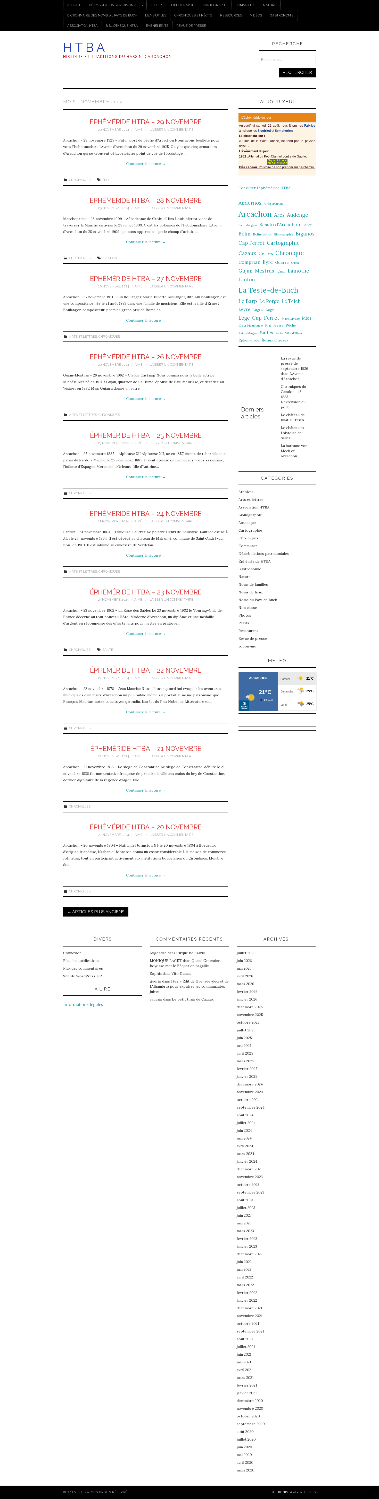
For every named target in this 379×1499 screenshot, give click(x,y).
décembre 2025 (250, 1007)
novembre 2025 (250, 1014)
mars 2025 (245, 1061)
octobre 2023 (248, 1184)
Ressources (231, 15)
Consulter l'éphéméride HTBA (264, 188)
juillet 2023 (246, 1207)
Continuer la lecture (146, 163)
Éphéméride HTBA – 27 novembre (146, 279)
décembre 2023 (249, 1169)
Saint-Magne (248, 333)
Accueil (74, 5)
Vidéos (256, 15)
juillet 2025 (246, 1030)
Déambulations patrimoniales (116, 5)
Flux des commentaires (83, 968)
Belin (244, 233)
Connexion (72, 953)
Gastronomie (282, 15)
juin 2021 (244, 1354)
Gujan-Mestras (256, 271)
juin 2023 (244, 1215)
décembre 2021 (249, 1308)
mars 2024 (245, 1153)
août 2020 (245, 1431)
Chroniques (79, 180)
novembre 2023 (250, 1176)
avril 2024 (245, 1146)
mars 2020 (245, 1470)
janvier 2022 (247, 1300)
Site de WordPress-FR (82, 976)
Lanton (246, 280)
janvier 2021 (247, 1393)
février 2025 (247, 1068)
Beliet (307, 225)
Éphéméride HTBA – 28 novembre (146, 200)
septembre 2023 (250, 1192)
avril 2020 (245, 1462)
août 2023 (245, 1200)
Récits (243, 623)
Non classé (247, 607)
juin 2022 (244, 1261)
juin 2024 (244, 1130)
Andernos (249, 202)
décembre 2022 (249, 1254)
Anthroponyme (273, 203)
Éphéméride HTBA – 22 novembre (145, 670)
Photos (157, 5)
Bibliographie (183, 5)
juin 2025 (244, 1038)
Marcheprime (291, 318)
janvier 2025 (247, 1076)
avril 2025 (245, 1053)
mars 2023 (245, 1231)
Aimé (139, 130)
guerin (155, 981)
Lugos (257, 309)
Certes (265, 253)
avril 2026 (245, 976)
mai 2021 (244, 1362)
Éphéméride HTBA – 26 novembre (146, 357)
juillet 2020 (246, 1439)
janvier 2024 (247, 1161)
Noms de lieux (250, 592)
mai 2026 (244, 968)
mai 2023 (244, 1223)
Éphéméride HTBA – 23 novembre (146, 592)
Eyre (268, 262)
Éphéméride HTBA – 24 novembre (146, 514)
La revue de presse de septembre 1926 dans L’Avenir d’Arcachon (294, 368)
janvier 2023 (247, 1246)
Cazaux (247, 253)
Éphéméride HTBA (254, 561)
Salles (266, 333)
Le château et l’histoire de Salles (292, 432)
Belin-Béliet (262, 234)
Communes (245, 5)
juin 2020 (244, 1447)
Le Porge (269, 301)
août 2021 (245, 1339)
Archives (245, 491)
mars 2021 (245, 1377)
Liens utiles (155, 15)
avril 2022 (245, 1277)
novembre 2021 (249, 1315)
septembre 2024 (251, 1107)
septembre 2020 (251, 1424)
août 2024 (245, 1115)
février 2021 (247, 1385)
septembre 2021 (250, 1331)
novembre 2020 (250, 1408)
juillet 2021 (246, 1346)
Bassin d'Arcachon (279, 224)
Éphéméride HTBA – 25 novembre (146, 435)
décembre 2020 (250, 1400)
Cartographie (215, 5)
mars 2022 (245, 1285)
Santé (107, 650)
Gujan (295, 263)
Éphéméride (248, 340)
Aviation (109, 258)
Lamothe (298, 271)
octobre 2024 (248, 1099)
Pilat (268, 325)
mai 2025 (244, 1045)
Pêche (107, 180)
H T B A (84, 47)
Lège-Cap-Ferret (258, 318)
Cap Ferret (251, 243)
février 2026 (247, 991)
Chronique (289, 253)
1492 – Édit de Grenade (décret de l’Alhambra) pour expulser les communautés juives (189, 986)
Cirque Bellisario (190, 953)
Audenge (297, 215)
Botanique (247, 522)
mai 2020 (244, 1454)
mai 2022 (244, 1269)
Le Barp (247, 301)
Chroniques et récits (193, 15)
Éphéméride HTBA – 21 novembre (145, 748)
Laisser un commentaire (172, 130)
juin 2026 (244, 960)
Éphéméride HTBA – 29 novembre (146, 122)
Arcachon (255, 214)
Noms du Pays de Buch (257, 600)
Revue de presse (191, 26)
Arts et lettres (83, 336)
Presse (278, 325)
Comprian (249, 262)
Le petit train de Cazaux (192, 999)
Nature (269, 5)
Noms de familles (253, 584)
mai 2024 (244, 1138)
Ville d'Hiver (293, 333)
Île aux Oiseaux (275, 340)
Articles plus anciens (96, 911)
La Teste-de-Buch (268, 290)
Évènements (157, 26)
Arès (279, 215)
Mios (306, 318)
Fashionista (281, 1492)
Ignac (280, 271)
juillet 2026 (246, 953)
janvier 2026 (247, 999)
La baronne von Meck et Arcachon (294, 450)
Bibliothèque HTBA (122, 26)
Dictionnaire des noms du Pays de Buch (102, 15)
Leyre (244, 309)
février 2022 (247, 1292)
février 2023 (247, 1238)
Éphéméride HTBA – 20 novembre (146, 827)
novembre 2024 (250, 1092)
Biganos (305, 234)
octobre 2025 (248, 1022)
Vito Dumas (181, 973)
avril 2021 (245, 1369)
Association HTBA (82, 26)
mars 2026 (245, 983)
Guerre (282, 262)
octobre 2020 (248, 1416)
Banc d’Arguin (247, 225)
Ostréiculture (250, 325)
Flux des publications (81, 960)
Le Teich (291, 301)
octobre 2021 (248, 1323)
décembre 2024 (250, 1084)
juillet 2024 (246, 1122)
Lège (270, 309)
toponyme (247, 646)
